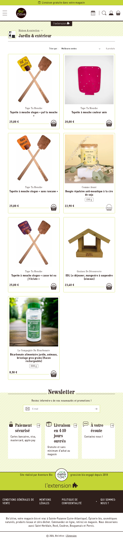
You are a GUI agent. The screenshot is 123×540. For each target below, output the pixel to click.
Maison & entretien (29, 30)
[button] (5, 13)
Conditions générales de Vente (18, 501)
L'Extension (71, 535)
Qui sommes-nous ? (108, 501)
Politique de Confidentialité (72, 501)
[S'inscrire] (93, 409)
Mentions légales (45, 501)
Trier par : (53, 48)
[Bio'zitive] (21, 13)
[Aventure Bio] (61, 474)
